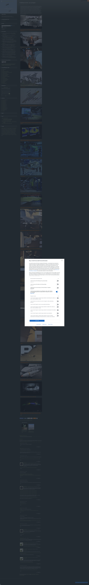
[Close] (62, 261)
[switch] (57, 281)
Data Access (44, 324)
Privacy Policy (50, 324)
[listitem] (44, 278)
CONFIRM (37, 320)
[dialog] (44, 292)
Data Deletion (38, 324)
